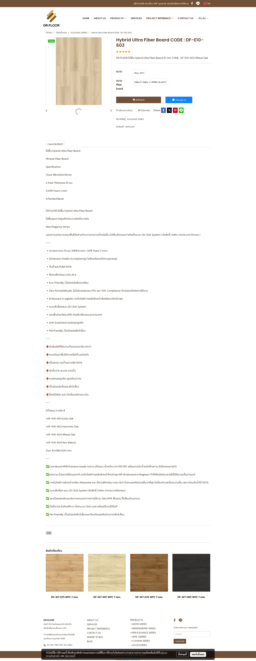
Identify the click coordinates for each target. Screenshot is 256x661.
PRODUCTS (117, 18)
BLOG (90, 641)
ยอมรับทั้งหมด (198, 654)
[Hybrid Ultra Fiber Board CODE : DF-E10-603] (79, 71)
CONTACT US (185, 18)
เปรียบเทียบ (145, 110)
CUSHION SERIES (141, 640)
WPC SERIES (139, 637)
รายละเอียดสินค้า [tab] (55, 144)
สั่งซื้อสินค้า (140, 100)
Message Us (180, 100)
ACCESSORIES (139, 645)
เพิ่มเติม (202, 18)
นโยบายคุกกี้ (70, 655)
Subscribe (179, 641)
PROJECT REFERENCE (158, 18)
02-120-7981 (52, 644)
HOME (86, 18)
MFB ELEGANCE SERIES (144, 632)
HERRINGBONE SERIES (144, 628)
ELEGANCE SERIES (135, 119)
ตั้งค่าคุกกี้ (182, 654)
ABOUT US (100, 18)
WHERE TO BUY (95, 637)
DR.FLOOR (129, 126)
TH (208, 3)
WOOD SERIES (139, 624)
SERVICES (136, 18)
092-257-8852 (65, 644)
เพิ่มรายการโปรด (125, 110)
